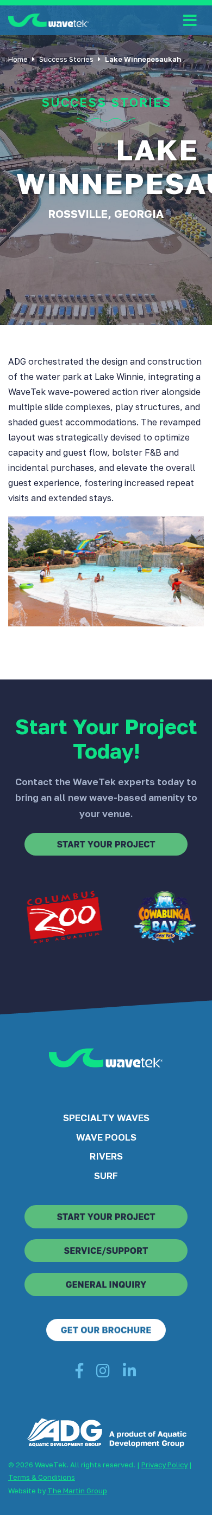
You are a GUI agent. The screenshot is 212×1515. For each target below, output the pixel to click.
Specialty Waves (106, 1117)
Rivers (106, 1156)
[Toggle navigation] (190, 20)
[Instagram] (103, 1373)
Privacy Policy (164, 1464)
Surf (106, 1175)
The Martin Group (77, 1490)
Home (18, 59)
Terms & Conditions (41, 1477)
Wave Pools (106, 1137)
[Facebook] (79, 1373)
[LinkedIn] (129, 1373)
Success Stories (66, 59)
